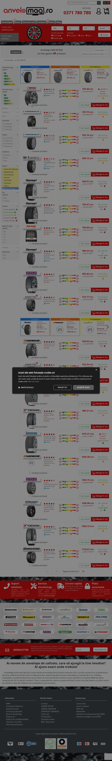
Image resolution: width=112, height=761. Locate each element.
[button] (26, 387)
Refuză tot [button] (62, 387)
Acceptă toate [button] (83, 387)
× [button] (96, 370)
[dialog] (56, 380)
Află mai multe (33, 381)
